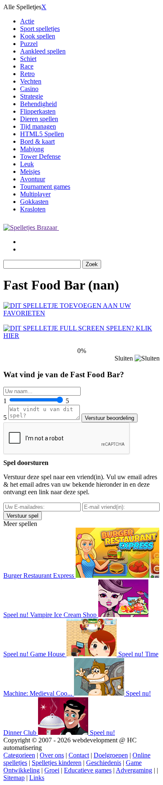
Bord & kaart (37, 141)
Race (26, 66)
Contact (79, 755)
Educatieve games (88, 770)
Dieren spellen (39, 118)
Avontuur (32, 179)
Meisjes (30, 171)
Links (36, 777)
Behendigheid (38, 103)
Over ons (52, 755)
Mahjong (32, 148)
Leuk (27, 164)
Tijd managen (38, 126)
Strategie (31, 96)
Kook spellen (37, 36)
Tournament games (45, 186)
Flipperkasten (38, 111)
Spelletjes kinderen (57, 762)
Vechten (30, 81)
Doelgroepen (111, 755)
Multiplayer (35, 194)
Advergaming (134, 770)
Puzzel (29, 43)
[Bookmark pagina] (81, 313)
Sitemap (14, 777)
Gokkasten (34, 201)
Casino (29, 88)
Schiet (28, 58)
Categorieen (19, 755)
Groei (51, 770)
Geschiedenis (103, 762)
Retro (27, 73)
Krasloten (33, 209)
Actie (27, 21)
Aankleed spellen (43, 51)
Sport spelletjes (40, 28)
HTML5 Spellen (42, 133)
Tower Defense (40, 156)
